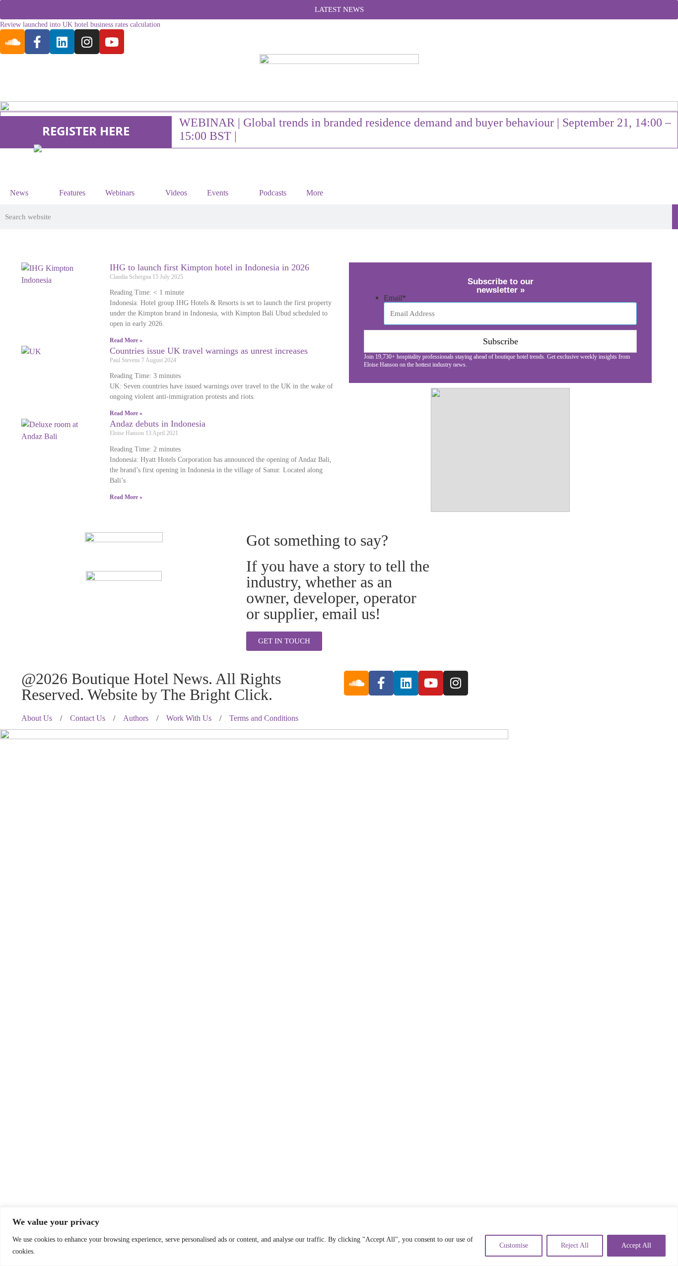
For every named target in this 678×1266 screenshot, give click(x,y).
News (19, 193)
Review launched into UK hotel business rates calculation (80, 24)
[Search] (675, 216)
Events (217, 193)
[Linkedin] (62, 41)
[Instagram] (86, 41)
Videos (176, 193)
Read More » (126, 340)
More (314, 193)
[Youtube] (111, 41)
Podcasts (272, 193)
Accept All (636, 1245)
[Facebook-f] (37, 41)
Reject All (575, 1245)
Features (72, 193)
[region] (339, 1236)
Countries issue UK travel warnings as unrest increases (209, 351)
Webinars (120, 193)
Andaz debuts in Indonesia (157, 424)
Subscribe (500, 341)
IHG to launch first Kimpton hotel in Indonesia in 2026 (209, 267)
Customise (513, 1245)
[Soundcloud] (12, 41)
